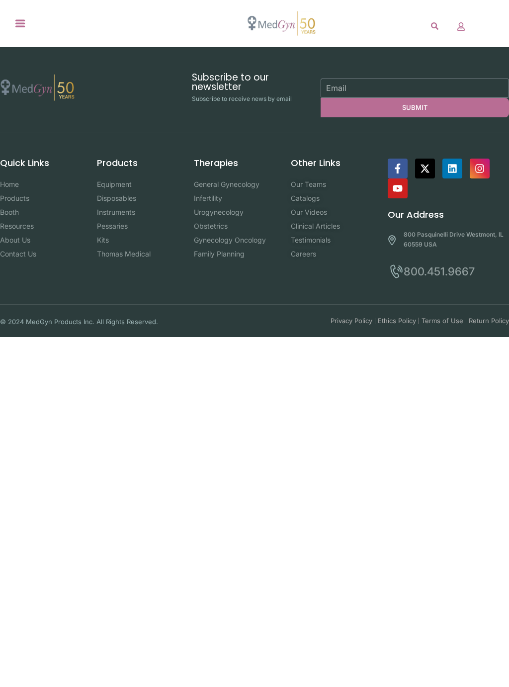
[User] (461, 26)
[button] (20, 23)
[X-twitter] (425, 168)
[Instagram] (480, 168)
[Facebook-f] (398, 168)
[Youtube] (398, 188)
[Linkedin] (452, 168)
